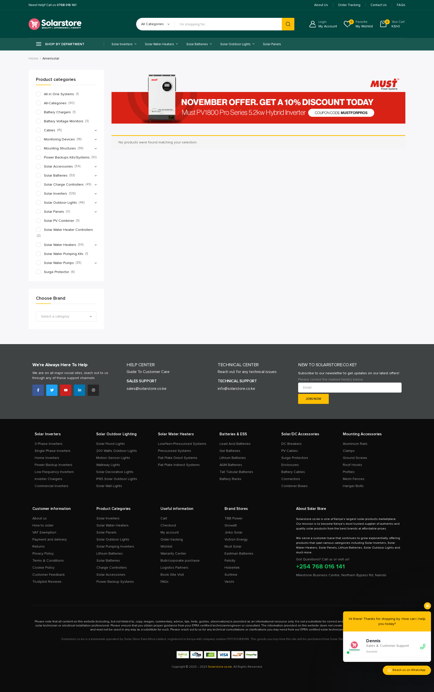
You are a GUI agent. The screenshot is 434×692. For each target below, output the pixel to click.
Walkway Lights (108, 465)
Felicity (230, 560)
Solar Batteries (56, 175)
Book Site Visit (172, 574)
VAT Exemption (44, 532)
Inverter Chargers (48, 479)
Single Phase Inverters (53, 451)
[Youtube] (65, 390)
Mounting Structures (60, 148)
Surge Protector (56, 272)
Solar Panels (272, 44)
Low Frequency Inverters (54, 472)
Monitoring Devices (59, 139)
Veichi (229, 581)
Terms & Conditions (48, 560)
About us (39, 518)
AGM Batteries (231, 465)
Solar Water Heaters (60, 245)
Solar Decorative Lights (114, 472)
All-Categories (55, 103)
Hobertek (232, 567)
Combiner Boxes (294, 486)
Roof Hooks (352, 465)
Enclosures (290, 465)
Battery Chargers (57, 112)
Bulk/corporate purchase (180, 560)
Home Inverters (47, 458)
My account (169, 532)
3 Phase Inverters (49, 444)
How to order (42, 525)
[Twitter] (52, 390)
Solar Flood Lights (110, 444)
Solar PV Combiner (59, 221)
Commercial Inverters (51, 486)
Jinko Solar (233, 532)
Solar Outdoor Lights (60, 202)
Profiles (349, 472)
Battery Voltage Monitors (63, 121)
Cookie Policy (43, 567)
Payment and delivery (49, 539)
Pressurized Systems (174, 451)
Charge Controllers (111, 567)
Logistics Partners (174, 567)
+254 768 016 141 (320, 566)
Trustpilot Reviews (47, 581)
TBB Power (233, 518)
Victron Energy (236, 539)
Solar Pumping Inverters (115, 546)
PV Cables (289, 451)
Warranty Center (173, 553)
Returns (38, 546)
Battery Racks (230, 479)
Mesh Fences (353, 479)
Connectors (290, 479)
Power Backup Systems (115, 581)
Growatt (231, 525)
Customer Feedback (48, 574)
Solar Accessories (58, 166)
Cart (163, 518)
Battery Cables (293, 472)
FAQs (164, 581)
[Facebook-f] (38, 390)
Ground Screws (355, 458)
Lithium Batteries (233, 458)
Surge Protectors (294, 458)
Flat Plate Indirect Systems (179, 465)
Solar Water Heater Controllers (68, 230)
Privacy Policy (43, 553)
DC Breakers (291, 444)
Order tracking (171, 539)
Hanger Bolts (353, 486)
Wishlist (166, 546)
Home (33, 58)
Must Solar (233, 546)
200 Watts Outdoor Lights (116, 451)
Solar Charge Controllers (64, 184)
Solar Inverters (55, 193)
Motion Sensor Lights (113, 458)
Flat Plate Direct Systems (177, 458)
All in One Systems (59, 94)
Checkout (168, 525)
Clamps (349, 451)
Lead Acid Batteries (235, 444)
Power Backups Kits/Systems (67, 157)
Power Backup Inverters (53, 465)
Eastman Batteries (239, 553)
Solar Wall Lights (109, 486)
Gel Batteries (230, 451)
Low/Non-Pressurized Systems (182, 444)
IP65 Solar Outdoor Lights (116, 479)
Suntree (231, 574)
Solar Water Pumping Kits (63, 254)
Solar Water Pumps (59, 263)
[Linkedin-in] (79, 390)
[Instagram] (93, 390)
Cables (49, 130)
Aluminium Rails (355, 444)
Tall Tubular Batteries (236, 472)
